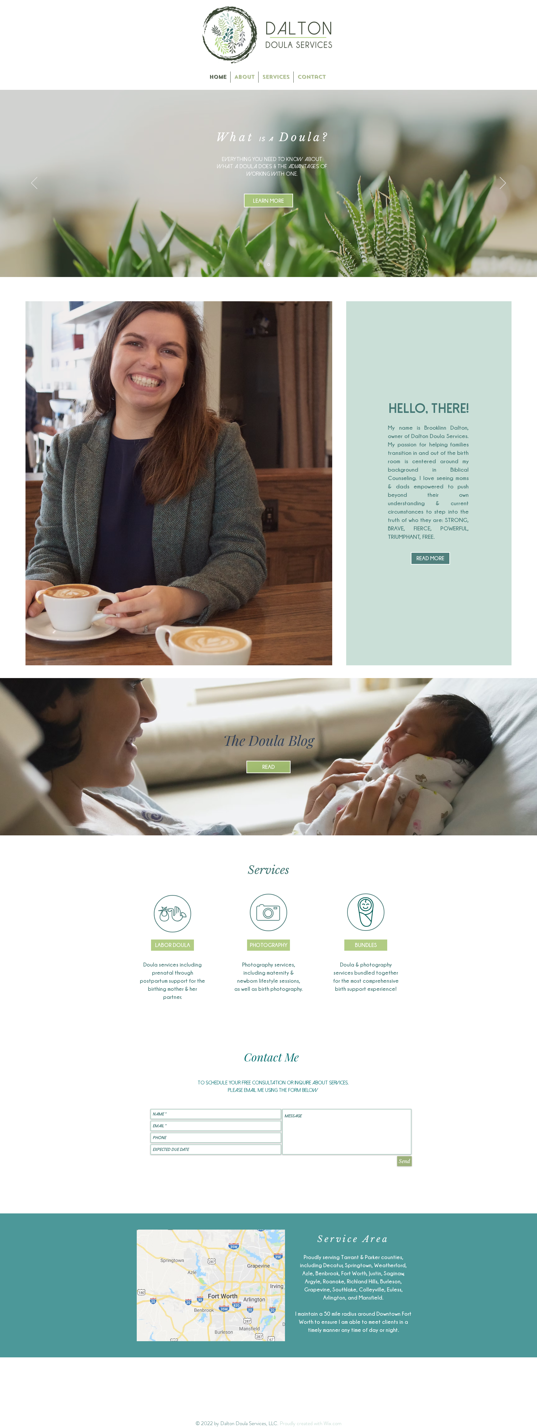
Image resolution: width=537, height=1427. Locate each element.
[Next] (503, 183)
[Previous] (34, 183)
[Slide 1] (268, 264)
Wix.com (333, 1423)
